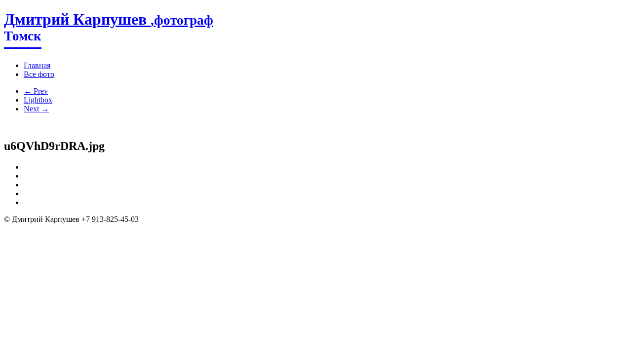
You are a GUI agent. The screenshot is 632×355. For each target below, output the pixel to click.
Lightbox (38, 100)
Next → (36, 109)
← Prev (36, 91)
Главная (37, 65)
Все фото (39, 74)
